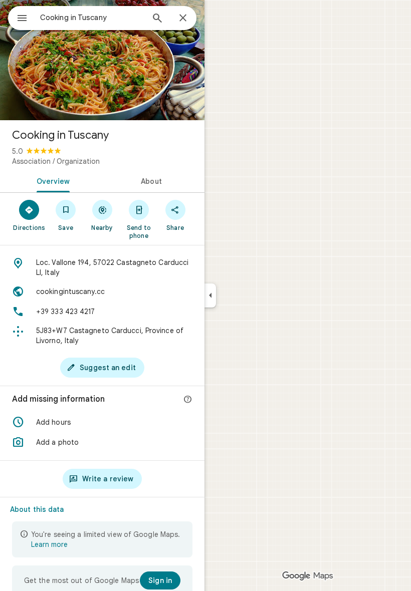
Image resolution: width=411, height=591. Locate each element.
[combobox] (91, 18)
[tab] (51, 180)
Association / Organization (56, 161)
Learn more (49, 544)
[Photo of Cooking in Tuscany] (102, 60)
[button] (102, 422)
